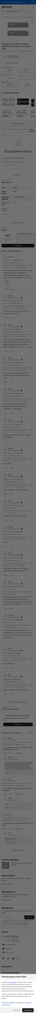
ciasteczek (13, 982)
